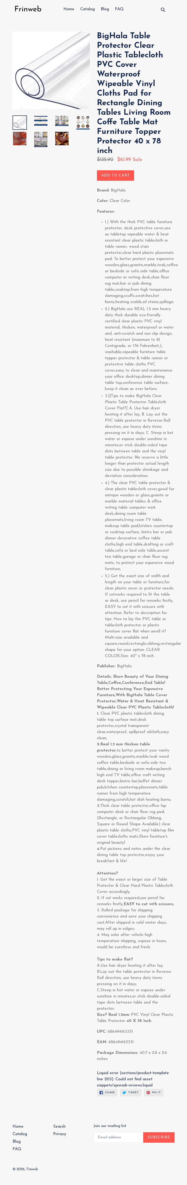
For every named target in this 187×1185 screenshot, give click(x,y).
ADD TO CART (115, 175)
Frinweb (32, 1169)
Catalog (87, 9)
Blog (105, 9)
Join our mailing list (110, 1126)
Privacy (59, 1134)
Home (68, 9)
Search (59, 1127)
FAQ (119, 9)
